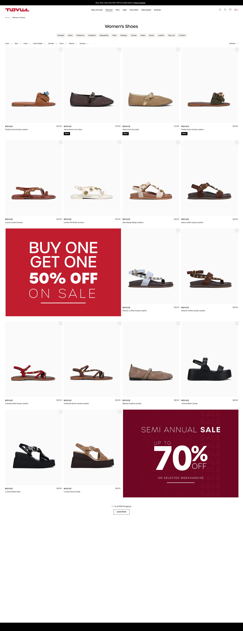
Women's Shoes (18, 17)
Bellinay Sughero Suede (132, 403)
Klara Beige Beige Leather (133, 222)
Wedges (123, 35)
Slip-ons (171, 35)
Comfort (182, 35)
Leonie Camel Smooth (14, 222)
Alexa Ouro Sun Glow (131, 129)
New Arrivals (97, 9)
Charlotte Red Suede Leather (16, 403)
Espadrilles (104, 35)
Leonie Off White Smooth (74, 222)
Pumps (134, 35)
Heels (70, 35)
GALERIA (134, 9)
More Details (139, 2)
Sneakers (92, 35)
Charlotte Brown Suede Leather (76, 403)
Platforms (80, 35)
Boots (151, 35)
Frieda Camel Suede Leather (16, 129)
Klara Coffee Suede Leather (192, 222)
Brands (157, 9)
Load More (121, 512)
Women (109, 9)
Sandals (61, 35)
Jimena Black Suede (189, 403)
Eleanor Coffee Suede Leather (193, 311)
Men (118, 9)
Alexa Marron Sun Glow (73, 129)
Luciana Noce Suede (72, 492)
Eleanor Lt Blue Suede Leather (135, 311)
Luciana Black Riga (12, 492)
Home (7, 17)
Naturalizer (146, 9)
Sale (125, 9)
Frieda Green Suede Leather (192, 129)
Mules (143, 35)
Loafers (161, 35)
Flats (114, 35)
